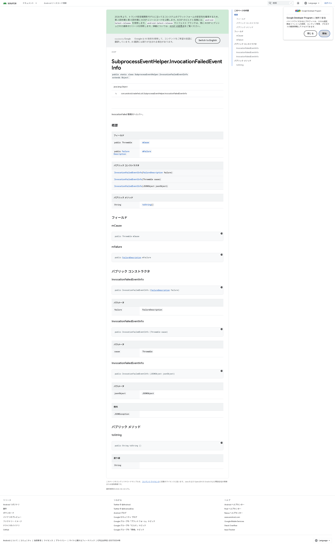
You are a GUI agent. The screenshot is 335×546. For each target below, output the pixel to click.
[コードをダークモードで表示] (221, 233)
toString (146, 204)
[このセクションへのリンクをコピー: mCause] (124, 225)
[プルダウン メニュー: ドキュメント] (37, 3)
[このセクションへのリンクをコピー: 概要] (120, 125)
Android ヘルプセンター (234, 504)
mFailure (146, 151)
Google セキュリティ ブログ (125, 517)
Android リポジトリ (11, 504)
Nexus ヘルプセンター (233, 513)
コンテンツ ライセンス (150, 482)
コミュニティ (25, 540)
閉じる (310, 33)
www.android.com (232, 517)
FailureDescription (121, 152)
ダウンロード (8, 513)
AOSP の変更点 (177, 26)
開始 (324, 33)
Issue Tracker (229, 529)
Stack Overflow (230, 525)
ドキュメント (28, 3)
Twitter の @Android (122, 504)
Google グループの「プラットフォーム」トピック (134, 521)
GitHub (6, 529)
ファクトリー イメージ (12, 521)
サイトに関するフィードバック (82, 540)
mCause (145, 142)
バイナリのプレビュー (12, 517)
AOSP (114, 52)
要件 (5, 509)
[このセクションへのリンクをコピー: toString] (124, 435)
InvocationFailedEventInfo (128, 172)
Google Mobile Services (234, 521)
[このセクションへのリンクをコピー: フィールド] (130, 217)
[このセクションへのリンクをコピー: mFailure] (124, 247)
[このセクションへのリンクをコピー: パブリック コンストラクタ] (152, 271)
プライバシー (61, 540)
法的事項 (37, 540)
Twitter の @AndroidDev (124, 509)
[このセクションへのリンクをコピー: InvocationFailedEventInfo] (146, 279)
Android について (10, 540)
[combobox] (280, 3)
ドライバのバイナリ (11, 525)
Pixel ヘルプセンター (232, 509)
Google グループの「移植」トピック (129, 529)
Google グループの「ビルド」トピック (130, 525)
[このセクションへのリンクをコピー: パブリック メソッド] (143, 427)
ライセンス (48, 540)
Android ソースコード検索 (55, 3)
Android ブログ (120, 513)
